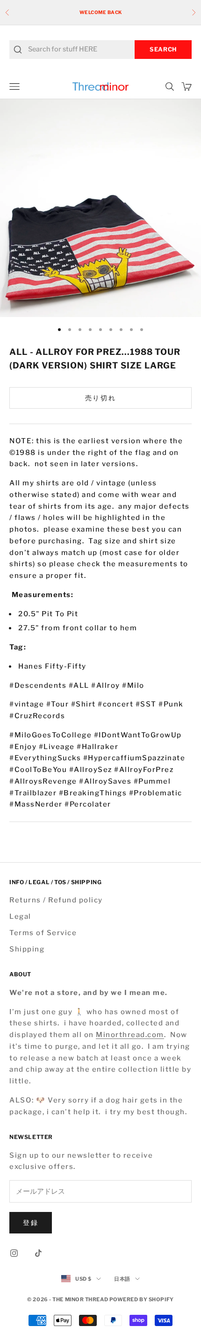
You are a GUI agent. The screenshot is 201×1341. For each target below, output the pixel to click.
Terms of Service (43, 933)
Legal (20, 916)
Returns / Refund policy (56, 900)
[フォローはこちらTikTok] (38, 1253)
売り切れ (100, 398)
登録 (30, 1222)
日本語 (122, 1279)
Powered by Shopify (141, 1299)
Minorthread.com (130, 1035)
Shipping (26, 949)
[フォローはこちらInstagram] (14, 1253)
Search (163, 49)
